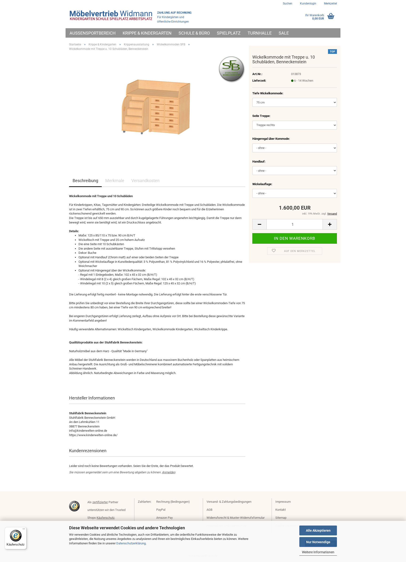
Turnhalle (260, 33)
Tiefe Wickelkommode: (267, 93)
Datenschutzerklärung (131, 543)
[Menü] (24, 530)
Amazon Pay (164, 517)
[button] (259, 224)
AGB (209, 509)
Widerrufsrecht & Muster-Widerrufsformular (236, 517)
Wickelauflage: (262, 184)
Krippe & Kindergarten (147, 33)
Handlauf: (258, 161)
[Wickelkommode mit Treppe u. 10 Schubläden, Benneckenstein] (157, 107)
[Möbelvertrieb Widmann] (111, 15)
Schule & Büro (194, 33)
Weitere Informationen (318, 552)
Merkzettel (330, 3)
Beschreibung (85, 180)
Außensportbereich (93, 33)
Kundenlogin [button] (307, 3)
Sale (284, 33)
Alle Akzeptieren (318, 530)
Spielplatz (229, 33)
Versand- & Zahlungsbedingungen (229, 501)
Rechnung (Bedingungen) (173, 501)
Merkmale (114, 180)
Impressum (283, 501)
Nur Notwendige (318, 542)
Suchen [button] (287, 3)
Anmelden (168, 472)
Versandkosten (145, 180)
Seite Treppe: (261, 116)
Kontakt (280, 509)
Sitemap (280, 517)
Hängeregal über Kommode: (271, 138)
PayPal (160, 509)
